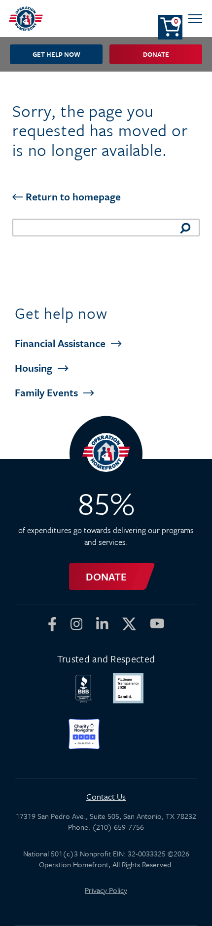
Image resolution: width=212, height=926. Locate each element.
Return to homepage (72, 196)
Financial (61, 343)
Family (47, 392)
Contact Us (106, 796)
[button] (195, 18)
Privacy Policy (106, 890)
